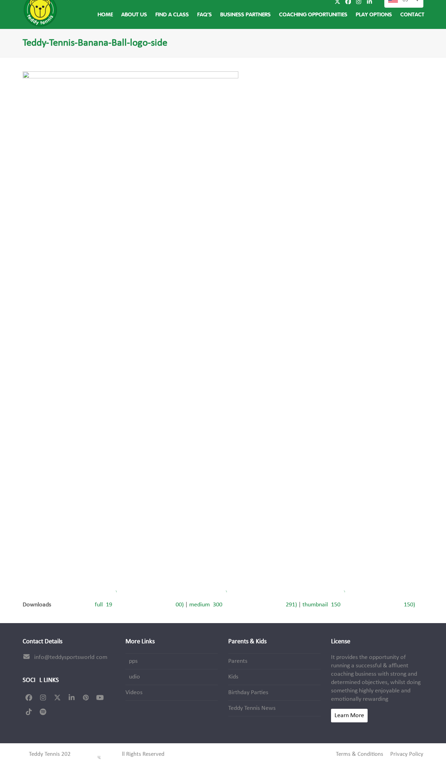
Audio (132, 677)
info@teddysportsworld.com (70, 657)
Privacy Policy (406, 754)
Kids (233, 677)
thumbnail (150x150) (358, 605)
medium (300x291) (243, 605)
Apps (131, 661)
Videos (134, 692)
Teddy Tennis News (252, 708)
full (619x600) (139, 605)
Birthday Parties (248, 692)
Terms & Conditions (359, 754)
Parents (237, 661)
